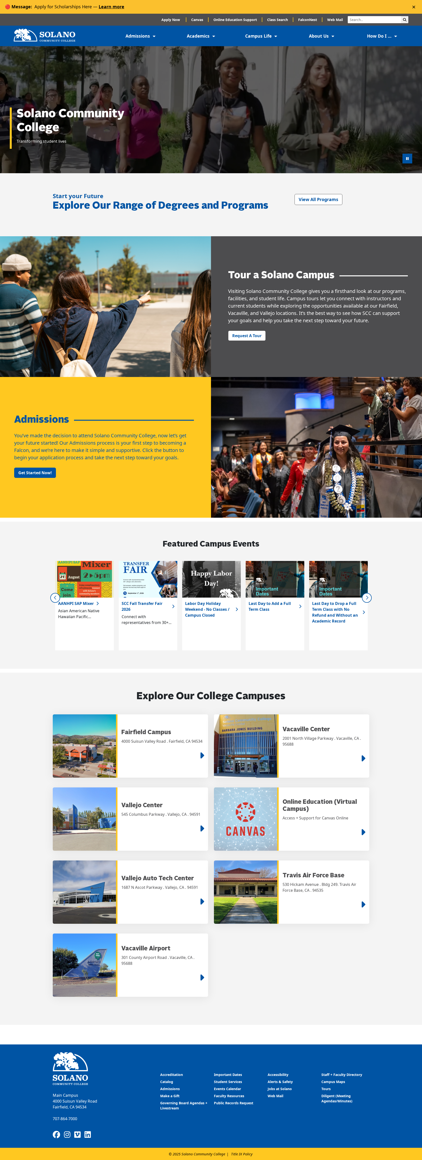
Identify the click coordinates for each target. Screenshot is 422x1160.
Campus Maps (333, 1081)
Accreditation (171, 1074)
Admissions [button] (138, 36)
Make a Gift (169, 1096)
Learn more (111, 7)
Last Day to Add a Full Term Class (270, 606)
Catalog (166, 1081)
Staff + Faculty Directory (341, 1074)
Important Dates (228, 1074)
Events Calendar (227, 1088)
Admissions (170, 1088)
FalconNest (307, 19)
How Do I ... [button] (380, 36)
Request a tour (247, 335)
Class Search (277, 19)
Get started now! (35, 472)
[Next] (367, 598)
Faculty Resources (229, 1096)
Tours (326, 1088)
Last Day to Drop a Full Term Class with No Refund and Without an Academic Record (335, 612)
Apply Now (171, 19)
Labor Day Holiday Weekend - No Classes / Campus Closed (207, 609)
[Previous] (55, 598)
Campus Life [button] (259, 36)
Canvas (197, 19)
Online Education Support (235, 19)
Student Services (228, 1081)
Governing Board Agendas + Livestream (183, 1105)
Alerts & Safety (280, 1081)
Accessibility (278, 1074)
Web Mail (335, 19)
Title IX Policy (242, 1153)
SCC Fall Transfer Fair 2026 (142, 606)
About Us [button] (319, 36)
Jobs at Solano (280, 1088)
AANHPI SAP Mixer (76, 603)
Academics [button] (199, 36)
